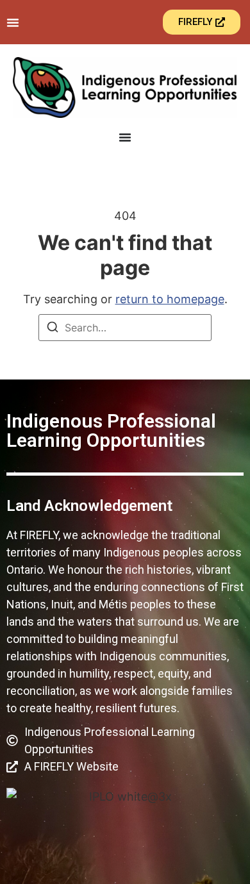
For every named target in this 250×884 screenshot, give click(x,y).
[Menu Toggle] (12, 22)
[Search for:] (125, 327)
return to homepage (169, 299)
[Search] (52, 328)
